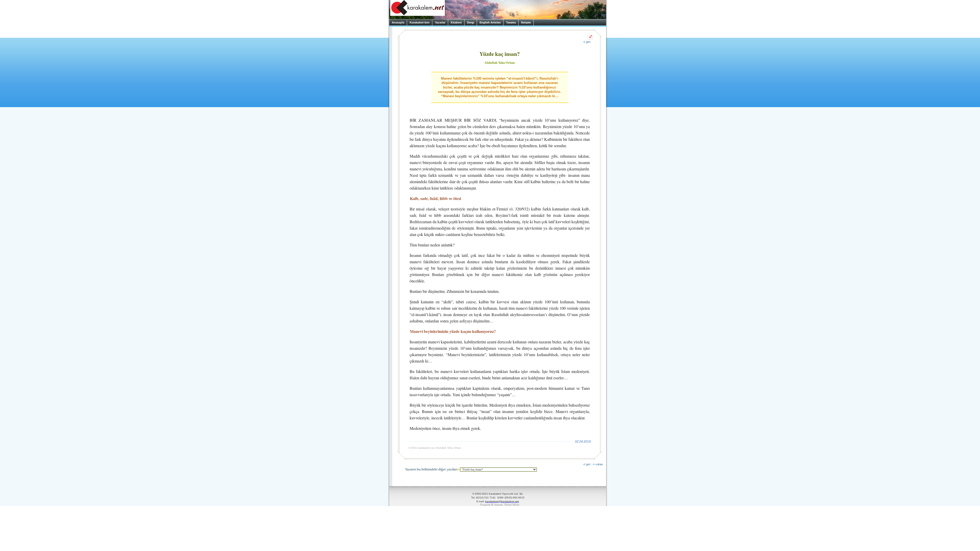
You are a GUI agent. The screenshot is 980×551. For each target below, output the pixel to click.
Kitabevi (456, 22)
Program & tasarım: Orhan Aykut (499, 504)
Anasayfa (398, 22)
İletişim (526, 22)
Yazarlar (440, 22)
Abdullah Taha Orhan (499, 62)
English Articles (490, 22)
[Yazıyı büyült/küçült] (590, 37)
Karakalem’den (420, 22)
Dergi (470, 22)
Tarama (511, 22)
